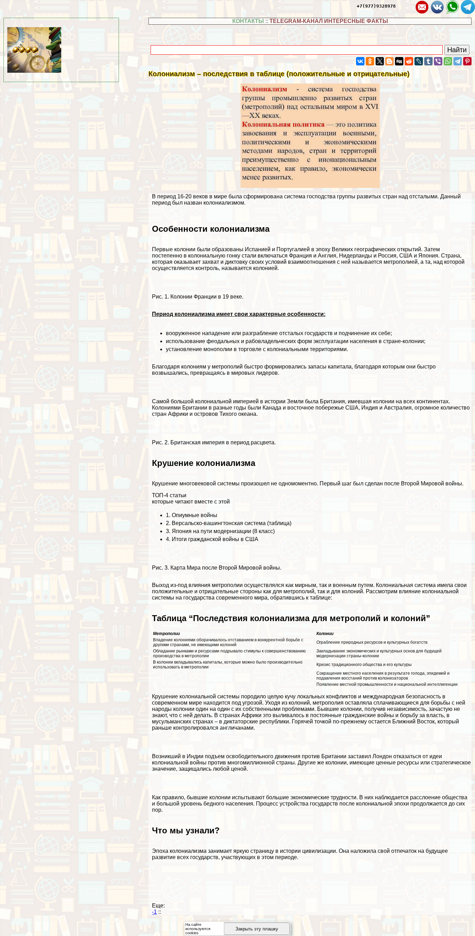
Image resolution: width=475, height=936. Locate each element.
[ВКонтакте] (360, 61)
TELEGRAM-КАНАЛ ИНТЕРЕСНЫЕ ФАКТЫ (328, 21)
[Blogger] (389, 61)
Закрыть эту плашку (256, 928)
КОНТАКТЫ (248, 21)
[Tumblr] (428, 61)
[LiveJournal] (418, 61)
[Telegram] (457, 61)
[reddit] (409, 61)
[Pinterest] (467, 61)
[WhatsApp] (448, 61)
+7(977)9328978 (376, 6)
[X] (380, 61)
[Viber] (438, 61)
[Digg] (399, 61)
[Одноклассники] (370, 61)
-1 (154, 912)
